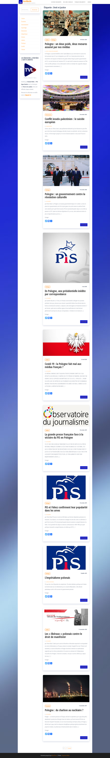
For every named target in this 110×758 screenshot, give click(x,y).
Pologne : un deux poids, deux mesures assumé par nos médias (66, 45)
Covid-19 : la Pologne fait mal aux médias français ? (63, 365)
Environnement (24, 25)
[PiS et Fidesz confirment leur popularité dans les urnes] (66, 487)
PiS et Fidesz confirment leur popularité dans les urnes (66, 508)
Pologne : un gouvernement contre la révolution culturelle (65, 195)
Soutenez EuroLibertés (56, 2)
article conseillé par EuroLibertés (52, 51)
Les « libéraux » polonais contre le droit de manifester (63, 635)
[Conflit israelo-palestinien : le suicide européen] (66, 98)
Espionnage (24, 28)
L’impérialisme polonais (57, 578)
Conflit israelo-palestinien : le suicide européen (64, 120)
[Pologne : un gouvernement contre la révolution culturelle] (66, 170)
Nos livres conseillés (68, 2)
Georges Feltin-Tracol (50, 582)
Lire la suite (84, 77)
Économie (48, 706)
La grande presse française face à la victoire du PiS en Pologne (64, 435)
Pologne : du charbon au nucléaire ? (64, 710)
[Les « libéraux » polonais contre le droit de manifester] (66, 617)
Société (23, 46)
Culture (23, 18)
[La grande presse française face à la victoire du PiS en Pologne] (66, 415)
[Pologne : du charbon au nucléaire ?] (66, 688)
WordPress (54, 755)
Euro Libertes (48, 201)
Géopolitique (24, 34)
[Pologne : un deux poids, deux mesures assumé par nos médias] (66, 23)
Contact (89, 2)
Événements (48, 115)
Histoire (23, 37)
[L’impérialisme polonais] (66, 558)
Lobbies (47, 40)
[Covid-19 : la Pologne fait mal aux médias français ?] (66, 342)
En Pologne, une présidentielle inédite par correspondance (65, 292)
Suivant (69, 748)
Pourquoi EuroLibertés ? (80, 2)
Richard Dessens (49, 126)
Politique (53, 40)
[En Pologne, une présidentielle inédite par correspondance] (66, 258)
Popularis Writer (65, 755)
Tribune (23, 49)
